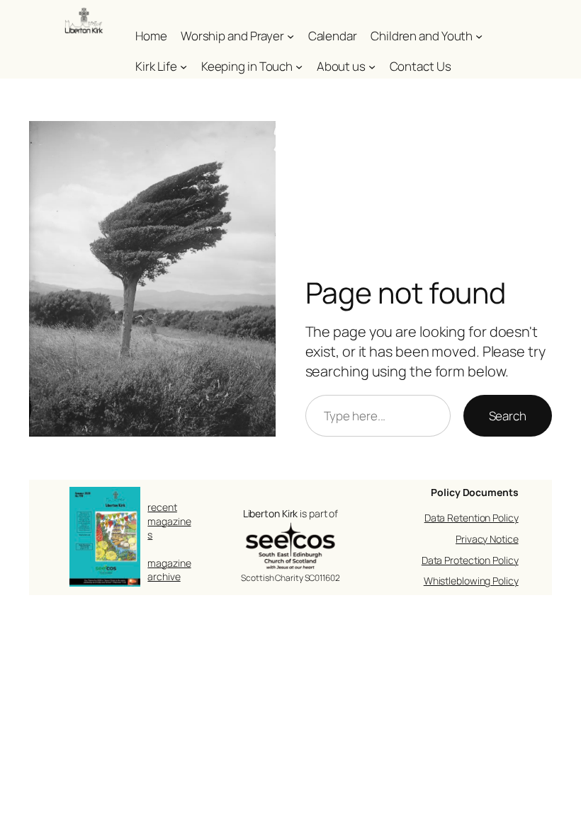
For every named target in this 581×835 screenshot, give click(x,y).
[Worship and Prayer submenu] (290, 36)
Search (507, 416)
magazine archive (169, 570)
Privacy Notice (487, 539)
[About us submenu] (372, 66)
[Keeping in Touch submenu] (299, 66)
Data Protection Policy (470, 560)
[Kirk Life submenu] (183, 66)
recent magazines (169, 520)
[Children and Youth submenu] (479, 36)
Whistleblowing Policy (471, 580)
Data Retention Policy (471, 517)
